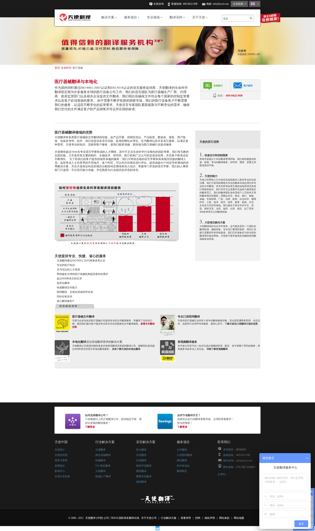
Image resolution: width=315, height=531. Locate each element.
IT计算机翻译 (103, 465)
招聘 (198, 517)
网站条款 (224, 517)
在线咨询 (158, 3)
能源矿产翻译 (103, 476)
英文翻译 (141, 449)
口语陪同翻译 (184, 455)
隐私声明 (210, 517)
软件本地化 (183, 465)
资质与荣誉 (61, 460)
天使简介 (60, 449)
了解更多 (90, 426)
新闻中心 (60, 471)
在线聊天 (218, 85)
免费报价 (60, 465)
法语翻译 (141, 460)
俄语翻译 (141, 471)
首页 (57, 67)
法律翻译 (100, 449)
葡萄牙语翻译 (144, 476)
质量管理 (186, 517)
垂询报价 (241, 449)
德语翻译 (141, 481)
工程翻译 (100, 471)
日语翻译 (141, 455)
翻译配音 (182, 471)
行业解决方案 (169, 517)
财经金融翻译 (103, 455)
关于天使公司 (149, 517)
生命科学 (66, 67)
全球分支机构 (62, 476)
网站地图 (239, 517)
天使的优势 (61, 455)
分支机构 (238, 3)
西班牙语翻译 (144, 465)
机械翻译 (100, 460)
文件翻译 (182, 449)
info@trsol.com (221, 3)
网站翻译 (182, 460)
